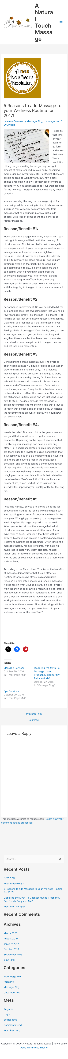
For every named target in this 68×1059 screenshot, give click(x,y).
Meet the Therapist (14, 906)
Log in (7, 1014)
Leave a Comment (14, 121)
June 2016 (9, 960)
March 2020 (10, 933)
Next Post (33, 720)
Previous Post (34, 714)
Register (8, 1009)
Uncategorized (52, 121)
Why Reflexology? (14, 883)
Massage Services (14, 667)
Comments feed (13, 1025)
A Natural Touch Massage (44, 22)
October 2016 (11, 949)
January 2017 (11, 944)
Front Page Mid (12, 976)
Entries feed (10, 1019)
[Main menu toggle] (61, 22)
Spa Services (11, 691)
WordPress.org (12, 1030)
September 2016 (13, 954)
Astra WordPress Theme (34, 1047)
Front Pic (9, 981)
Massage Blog (34, 121)
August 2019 (11, 938)
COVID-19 (9, 878)
